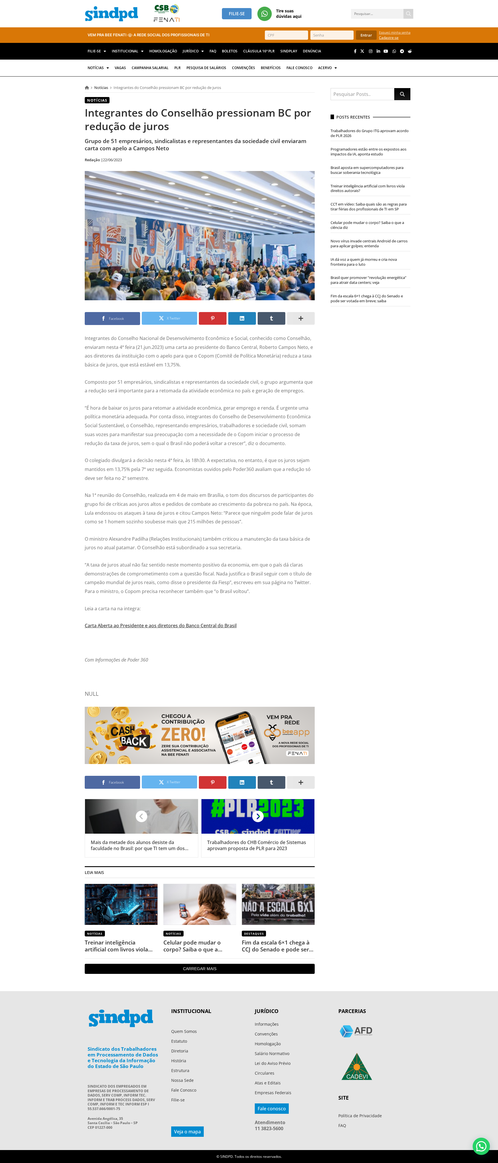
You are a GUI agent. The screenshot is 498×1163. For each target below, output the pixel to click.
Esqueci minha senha (394, 32)
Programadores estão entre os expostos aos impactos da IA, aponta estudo (368, 152)
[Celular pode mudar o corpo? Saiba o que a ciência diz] (199, 904)
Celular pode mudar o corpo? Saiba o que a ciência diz (192, 946)
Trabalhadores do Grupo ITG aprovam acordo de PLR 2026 (370, 133)
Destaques (254, 934)
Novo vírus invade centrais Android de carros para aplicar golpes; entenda (369, 243)
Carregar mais (199, 968)
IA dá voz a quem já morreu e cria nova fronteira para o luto (364, 262)
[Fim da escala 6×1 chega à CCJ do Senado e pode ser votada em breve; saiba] (278, 904)
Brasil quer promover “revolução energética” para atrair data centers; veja (368, 280)
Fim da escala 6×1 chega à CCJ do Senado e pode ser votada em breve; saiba (276, 946)
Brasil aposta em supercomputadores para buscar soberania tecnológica (367, 170)
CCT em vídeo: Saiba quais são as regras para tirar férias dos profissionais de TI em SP (369, 207)
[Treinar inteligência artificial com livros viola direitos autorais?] (121, 904)
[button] (481, 1146)
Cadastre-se (389, 37)
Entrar (366, 35)
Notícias (101, 87)
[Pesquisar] (408, 14)
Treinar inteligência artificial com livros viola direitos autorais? (116, 946)
